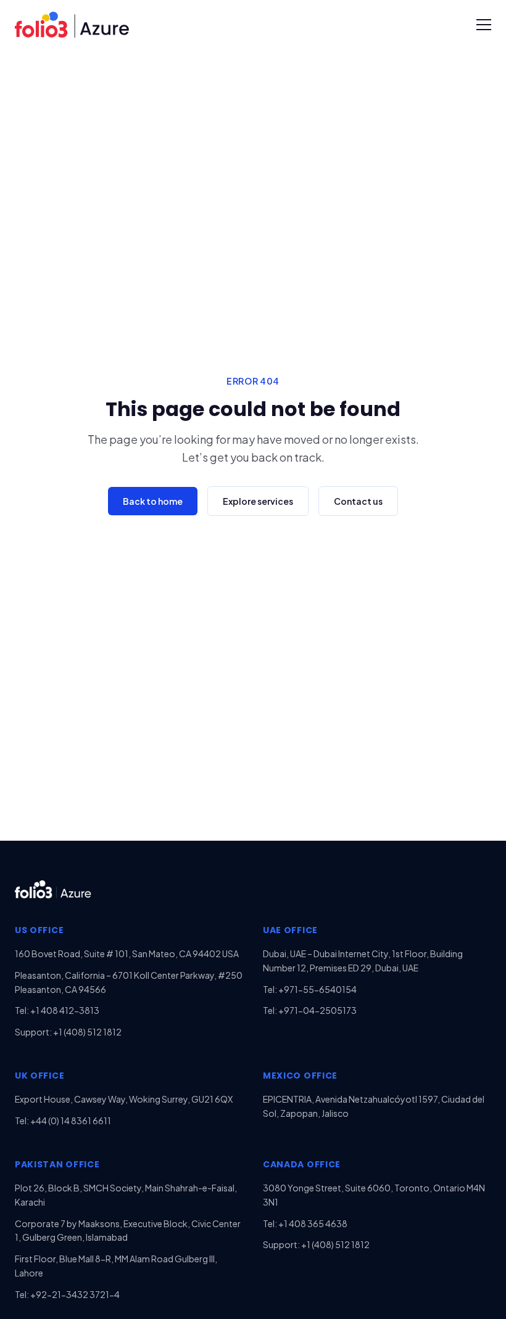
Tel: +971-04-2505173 (310, 1010)
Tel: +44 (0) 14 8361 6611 (63, 1120)
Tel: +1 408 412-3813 (57, 1010)
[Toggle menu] (483, 24)
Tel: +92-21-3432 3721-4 (67, 1294)
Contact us (358, 501)
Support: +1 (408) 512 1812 (68, 1031)
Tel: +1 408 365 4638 (305, 1223)
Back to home (153, 501)
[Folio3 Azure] (72, 24)
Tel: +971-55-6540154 (310, 989)
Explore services (258, 501)
